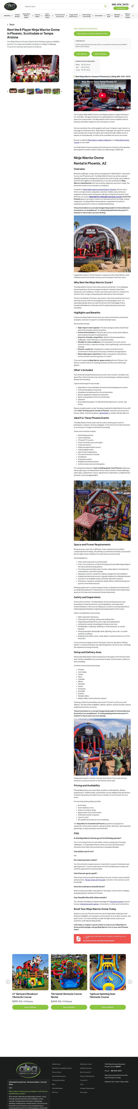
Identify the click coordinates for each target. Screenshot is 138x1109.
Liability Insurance (86, 1068)
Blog (53, 1084)
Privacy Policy (56, 1072)
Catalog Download (58, 1080)
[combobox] (63, 6)
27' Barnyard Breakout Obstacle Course (25, 995)
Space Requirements (59, 1076)
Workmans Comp (86, 1064)
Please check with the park (95, 880)
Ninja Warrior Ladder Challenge (99, 140)
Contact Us (83, 1080)
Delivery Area (56, 1064)
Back (12, 24)
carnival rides (104, 413)
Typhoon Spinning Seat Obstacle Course (102, 995)
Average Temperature (87, 1088)
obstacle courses (116, 902)
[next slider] (61, 91)
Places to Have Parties (87, 1076)
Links (81, 1084)
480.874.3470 (120, 4)
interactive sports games (89, 904)
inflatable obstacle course (111, 197)
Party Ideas (83, 1092)
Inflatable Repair (57, 1088)
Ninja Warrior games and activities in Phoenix (99, 189)
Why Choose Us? (85, 1072)
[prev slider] (7, 91)
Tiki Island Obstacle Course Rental (66, 995)
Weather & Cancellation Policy (62, 1068)
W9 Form (55, 1092)
